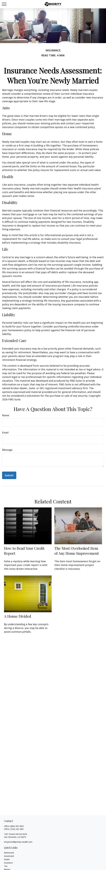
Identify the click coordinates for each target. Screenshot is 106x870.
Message (7, 449)
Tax (5, 866)
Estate (7, 859)
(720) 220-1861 (17, 829)
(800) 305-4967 (17, 826)
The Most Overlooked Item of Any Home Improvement (76, 551)
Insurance (8, 862)
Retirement (9, 852)
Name (5, 415)
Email (5, 432)
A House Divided (17, 616)
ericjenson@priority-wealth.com (18, 842)
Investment (9, 856)
